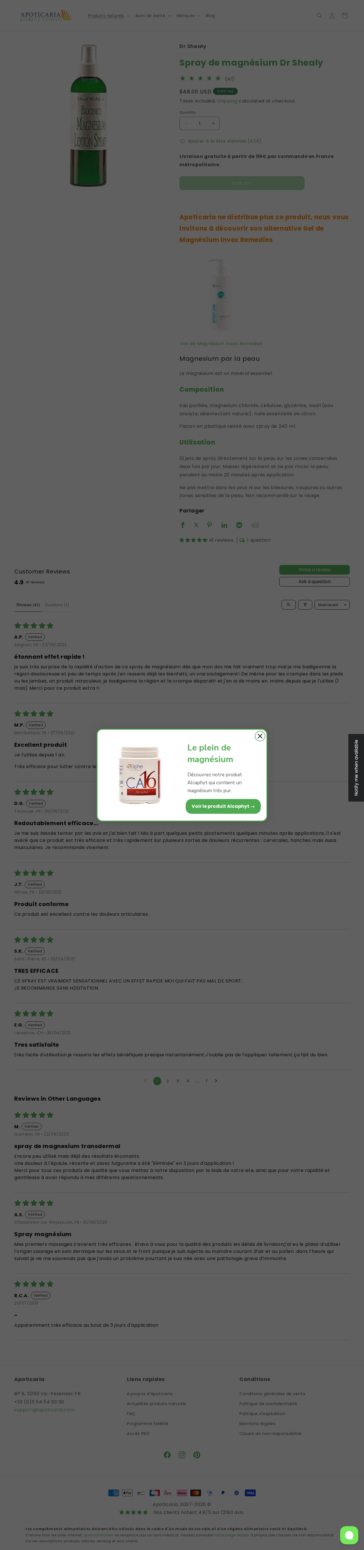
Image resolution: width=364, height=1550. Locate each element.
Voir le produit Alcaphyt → (223, 806)
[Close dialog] (260, 736)
